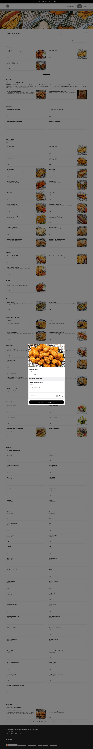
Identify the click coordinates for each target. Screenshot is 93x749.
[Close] (62, 346)
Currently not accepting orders (46, 402)
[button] (46, 355)
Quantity (32, 395)
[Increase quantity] (62, 396)
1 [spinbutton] (59, 395)
